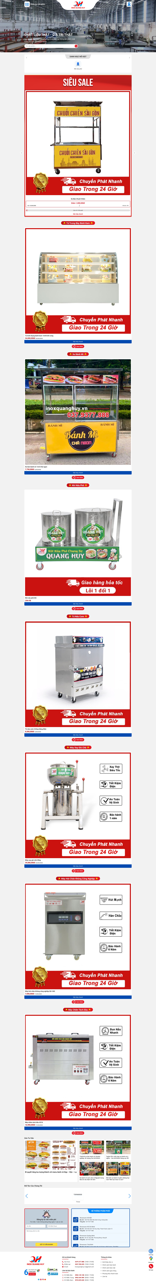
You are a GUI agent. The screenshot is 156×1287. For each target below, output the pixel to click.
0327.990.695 (79, 1264)
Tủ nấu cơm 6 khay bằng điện (35, 729)
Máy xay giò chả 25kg (33, 860)
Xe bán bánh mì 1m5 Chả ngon (36, 467)
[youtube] (45, 1279)
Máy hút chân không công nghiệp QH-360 (40, 991)
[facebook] (39, 1279)
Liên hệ (104, 1276)
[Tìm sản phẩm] (76, 46)
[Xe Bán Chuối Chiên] (78, 143)
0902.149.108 (79, 1275)
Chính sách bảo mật (108, 1268)
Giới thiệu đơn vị (107, 1262)
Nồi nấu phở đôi (30, 598)
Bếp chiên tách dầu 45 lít (34, 1122)
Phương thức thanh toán (110, 1273)
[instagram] (43, 1279)
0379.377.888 (79, 1262)
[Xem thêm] (78, 346)
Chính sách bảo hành (109, 1265)
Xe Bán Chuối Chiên (78, 199)
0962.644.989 (79, 1277)
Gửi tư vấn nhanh (46, 1244)
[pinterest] (41, 1279)
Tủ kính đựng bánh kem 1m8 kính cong (39, 336)
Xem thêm (32, 1274)
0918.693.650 (79, 1280)
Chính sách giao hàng (109, 1271)
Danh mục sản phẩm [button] (37, 4)
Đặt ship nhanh (78, 214)
